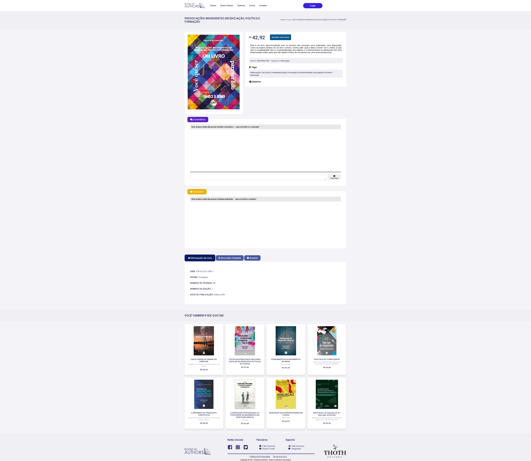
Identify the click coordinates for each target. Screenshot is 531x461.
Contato (263, 5)
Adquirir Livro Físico (280, 37)
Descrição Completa (230, 258)
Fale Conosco (268, 446)
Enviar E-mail (267, 448)
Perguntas (295, 448)
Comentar (334, 178)
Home (213, 5)
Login (313, 5)
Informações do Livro (201, 258)
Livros (252, 5)
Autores (241, 5)
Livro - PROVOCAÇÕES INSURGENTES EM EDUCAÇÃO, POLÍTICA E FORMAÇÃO (316, 20)
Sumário (253, 258)
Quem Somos (226, 5)
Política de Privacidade (260, 456)
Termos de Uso (280, 456)
